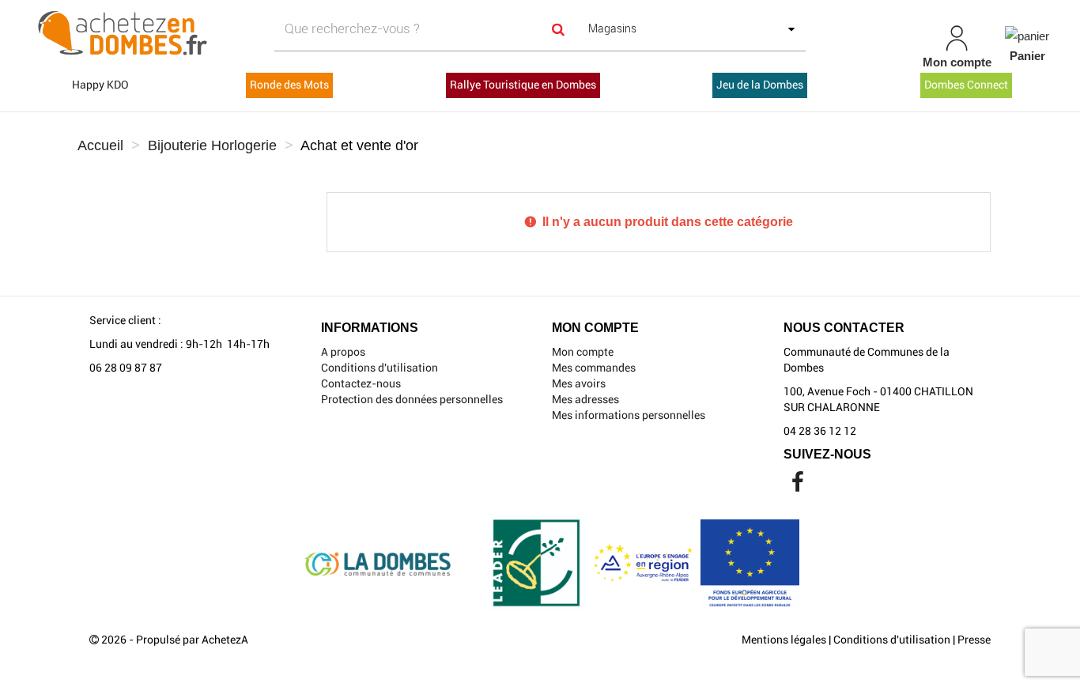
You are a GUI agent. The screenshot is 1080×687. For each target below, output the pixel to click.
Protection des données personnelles (412, 399)
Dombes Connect (966, 84)
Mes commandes (594, 367)
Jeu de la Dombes (759, 84)
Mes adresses (585, 399)
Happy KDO (100, 84)
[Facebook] (798, 486)
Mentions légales (784, 639)
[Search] (558, 29)
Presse (974, 639)
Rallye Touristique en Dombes (523, 84)
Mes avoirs (579, 383)
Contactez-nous (361, 383)
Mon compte (583, 351)
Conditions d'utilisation (379, 367)
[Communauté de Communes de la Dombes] (188, 34)
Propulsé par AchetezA (192, 639)
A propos (343, 351)
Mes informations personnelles (628, 415)
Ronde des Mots (289, 84)
